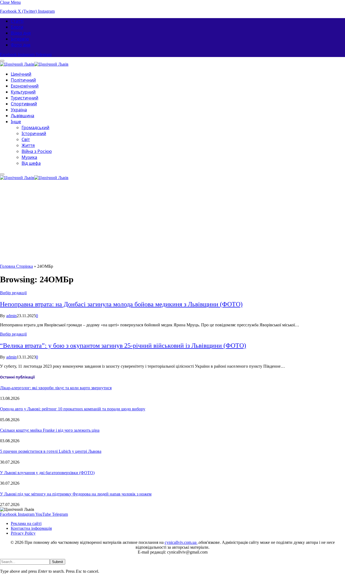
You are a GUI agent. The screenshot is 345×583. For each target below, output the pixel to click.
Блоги (17, 27)
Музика (29, 157)
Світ (26, 139)
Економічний (25, 86)
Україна (19, 110)
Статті (17, 21)
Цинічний (21, 74)
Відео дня (21, 33)
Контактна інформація (31, 528)
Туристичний (24, 98)
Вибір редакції (13, 292)
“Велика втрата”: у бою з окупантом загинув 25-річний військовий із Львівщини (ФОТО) (123, 345)
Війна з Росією (37, 151)
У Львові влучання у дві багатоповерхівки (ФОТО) (47, 472)
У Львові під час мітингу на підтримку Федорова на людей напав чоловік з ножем (75, 494)
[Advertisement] (172, 223)
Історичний (34, 133)
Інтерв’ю (20, 39)
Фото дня (20, 45)
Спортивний (24, 104)
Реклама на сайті (26, 523)
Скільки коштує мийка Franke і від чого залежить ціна (49, 430)
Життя (28, 145)
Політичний (23, 80)
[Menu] (2, 174)
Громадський (35, 127)
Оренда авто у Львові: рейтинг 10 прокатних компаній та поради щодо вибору (72, 409)
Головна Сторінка (16, 266)
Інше (16, 122)
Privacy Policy (23, 533)
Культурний (23, 92)
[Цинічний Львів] (34, 63)
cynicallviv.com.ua (181, 542)
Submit (57, 562)
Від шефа (31, 163)
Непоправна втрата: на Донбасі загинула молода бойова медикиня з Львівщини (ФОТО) (121, 304)
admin (11, 315)
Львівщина (22, 116)
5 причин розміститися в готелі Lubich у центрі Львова (50, 451)
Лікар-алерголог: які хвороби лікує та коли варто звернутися (56, 388)
